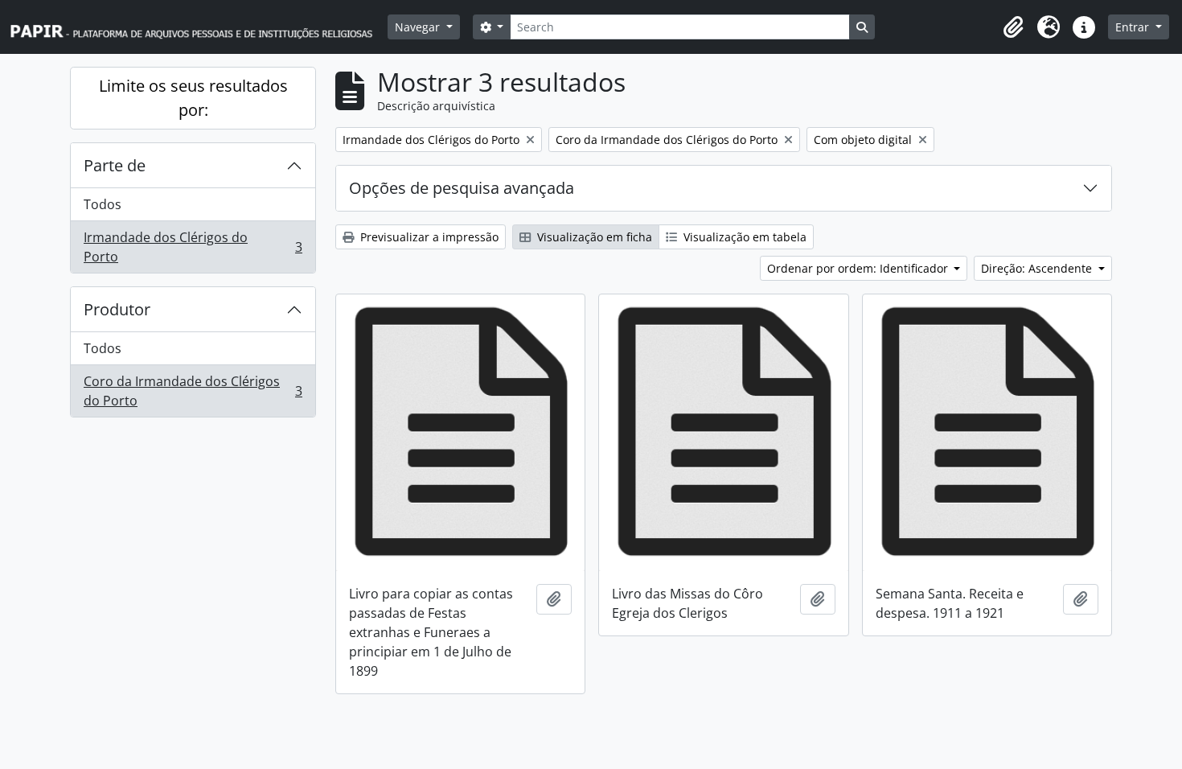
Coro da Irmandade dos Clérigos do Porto (192, 390)
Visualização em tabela (743, 237)
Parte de (115, 165)
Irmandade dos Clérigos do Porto (192, 246)
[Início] (199, 26)
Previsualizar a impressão (428, 237)
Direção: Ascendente (1038, 268)
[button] (1013, 27)
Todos (102, 204)
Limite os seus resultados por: (193, 98)
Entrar (1133, 27)
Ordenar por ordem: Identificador (859, 268)
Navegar (419, 27)
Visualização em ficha (593, 237)
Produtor (117, 309)
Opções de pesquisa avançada (461, 188)
